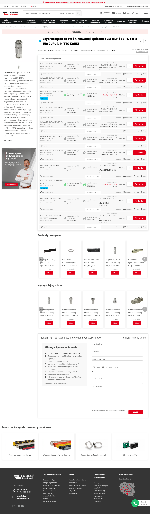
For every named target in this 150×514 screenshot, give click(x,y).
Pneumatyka (120, 21)
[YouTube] (14, 506)
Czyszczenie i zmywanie (108, 21)
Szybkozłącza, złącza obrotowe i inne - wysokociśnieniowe (62, 27)
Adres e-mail (96, 352)
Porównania (128, 73)
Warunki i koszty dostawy (140, 49)
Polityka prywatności (50, 483)
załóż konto (77, 32)
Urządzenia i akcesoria (132, 21)
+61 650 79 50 (138, 337)
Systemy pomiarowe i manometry (79, 21)
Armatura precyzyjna (64, 21)
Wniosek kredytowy (75, 488)
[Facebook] (22, 506)
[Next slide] (144, 259)
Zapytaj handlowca (47, 73)
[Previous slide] (41, 259)
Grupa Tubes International (77, 480)
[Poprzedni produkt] (140, 41)
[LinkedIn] (18, 506)
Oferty (144, 73)
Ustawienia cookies (49, 501)
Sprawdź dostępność (91, 96)
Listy (137, 73)
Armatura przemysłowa (31, 21)
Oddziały (15, 6)
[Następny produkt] (146, 41)
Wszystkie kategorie (16, 27)
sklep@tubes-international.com (138, 6)
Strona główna (6, 27)
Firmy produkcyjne (100, 491)
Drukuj (10, 140)
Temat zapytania (97, 379)
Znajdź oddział (124, 479)
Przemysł (97, 483)
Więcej (115, 97)
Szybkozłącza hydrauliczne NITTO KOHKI (108, 27)
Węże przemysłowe (6, 21)
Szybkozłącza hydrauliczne (87, 27)
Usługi (146, 21)
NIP (93, 371)
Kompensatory (18, 21)
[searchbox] (40, 13)
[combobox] (67, 13)
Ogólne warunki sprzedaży (77, 485)
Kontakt (23, 6)
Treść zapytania (97, 386)
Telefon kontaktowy (98, 359)
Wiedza (34, 6)
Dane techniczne (91, 74)
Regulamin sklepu (49, 480)
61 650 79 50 (108, 6)
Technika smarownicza (95, 21)
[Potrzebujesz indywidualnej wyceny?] (19, 168)
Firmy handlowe (99, 493)
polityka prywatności (119, 410)
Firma (4, 6)
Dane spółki (73, 483)
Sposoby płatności (142, 52)
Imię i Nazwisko (97, 344)
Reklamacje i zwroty (49, 491)
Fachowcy (97, 501)
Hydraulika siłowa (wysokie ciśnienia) (48, 21)
